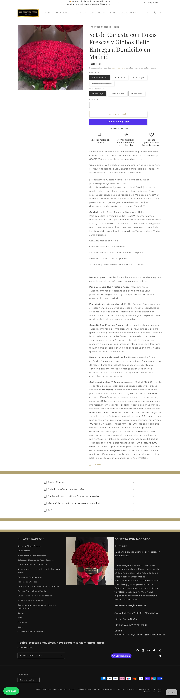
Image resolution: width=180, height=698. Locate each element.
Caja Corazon (24, 551)
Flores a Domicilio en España (32, 591)
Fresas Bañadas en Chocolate (32, 564)
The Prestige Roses (49, 689)
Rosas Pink (119, 77)
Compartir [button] (97, 465)
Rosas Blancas (99, 77)
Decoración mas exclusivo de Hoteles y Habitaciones (37, 606)
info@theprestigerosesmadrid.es (146, 634)
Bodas (21, 613)
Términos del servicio (126, 689)
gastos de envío (119, 68)
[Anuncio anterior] (62, 2)
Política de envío (144, 689)
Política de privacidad (106, 689)
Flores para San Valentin (30, 577)
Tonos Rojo (98, 93)
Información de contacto (152, 692)
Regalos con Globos (27, 582)
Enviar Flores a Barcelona (30, 600)
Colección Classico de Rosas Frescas (36, 560)
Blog (20, 617)
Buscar (21, 627)
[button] (47, 13)
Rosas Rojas (138, 77)
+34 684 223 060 (128, 619)
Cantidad (93, 99)
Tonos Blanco (117, 93)
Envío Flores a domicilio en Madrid (35, 596)
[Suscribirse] (62, 656)
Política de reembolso (87, 689)
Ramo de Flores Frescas (29, 546)
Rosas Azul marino (103, 84)
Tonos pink (136, 93)
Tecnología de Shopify (67, 689)
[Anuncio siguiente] (118, 2)
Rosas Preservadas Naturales (32, 555)
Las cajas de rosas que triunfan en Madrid (38, 586)
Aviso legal (158, 689)
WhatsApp (11, 691)
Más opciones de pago (118, 128)
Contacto (22, 622)
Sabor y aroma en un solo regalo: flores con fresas (39, 571)
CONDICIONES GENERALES (31, 631)
